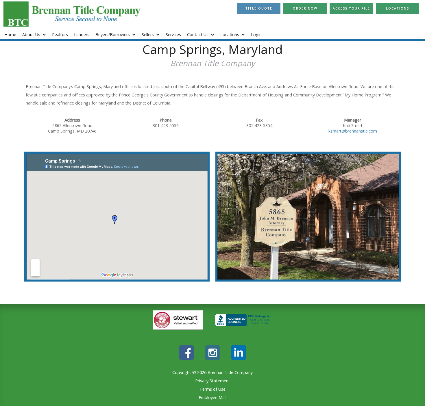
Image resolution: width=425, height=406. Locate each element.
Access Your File (351, 8)
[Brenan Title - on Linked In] (238, 358)
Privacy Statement (212, 380)
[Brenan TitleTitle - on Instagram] (212, 358)
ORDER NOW (305, 8)
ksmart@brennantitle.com (352, 131)
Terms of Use (212, 389)
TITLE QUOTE (258, 8)
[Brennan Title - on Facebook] (186, 358)
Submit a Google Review (212, 77)
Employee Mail (212, 397)
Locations (397, 8)
